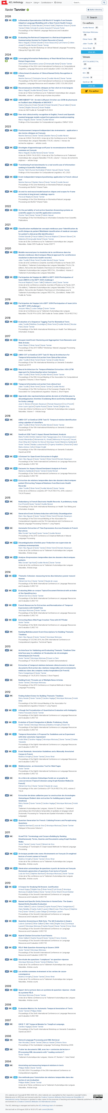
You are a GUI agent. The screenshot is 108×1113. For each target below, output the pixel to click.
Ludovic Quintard (37, 906)
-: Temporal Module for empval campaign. (41, 1024)
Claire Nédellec (24, 909)
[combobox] (86, 3)
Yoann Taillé (38, 282)
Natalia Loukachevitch (39, 444)
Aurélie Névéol (31, 45)
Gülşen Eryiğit (41, 447)
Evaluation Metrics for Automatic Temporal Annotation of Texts (45, 1008)
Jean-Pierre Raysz (62, 909)
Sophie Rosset (40, 406)
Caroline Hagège (48, 698)
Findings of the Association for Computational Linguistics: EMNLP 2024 (45, 122)
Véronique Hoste (52, 442)
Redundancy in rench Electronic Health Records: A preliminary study (47, 501)
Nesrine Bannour (24, 78)
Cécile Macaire (37, 25)
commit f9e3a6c (47, 1109)
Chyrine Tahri (23, 170)
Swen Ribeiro (23, 345)
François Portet (58, 28)
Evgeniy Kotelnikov (56, 444)
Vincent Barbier (68, 892)
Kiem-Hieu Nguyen (25, 459)
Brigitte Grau (64, 406)
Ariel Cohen (22, 64)
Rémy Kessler (23, 698)
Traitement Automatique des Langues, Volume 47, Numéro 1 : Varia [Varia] (46, 1057)
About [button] (28, 2)
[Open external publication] (6, 20)
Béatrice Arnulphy (54, 725)
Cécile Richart (52, 471)
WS (84, 73)
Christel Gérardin (37, 43)
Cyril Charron (63, 43)
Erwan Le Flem (53, 658)
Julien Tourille (23, 260)
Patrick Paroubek (25, 713)
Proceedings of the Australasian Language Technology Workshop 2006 (45, 1045)
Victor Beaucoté (50, 43)
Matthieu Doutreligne (38, 324)
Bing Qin (27, 442)
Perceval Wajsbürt (51, 236)
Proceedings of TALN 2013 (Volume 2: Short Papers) (38, 676)
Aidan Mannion (24, 25)
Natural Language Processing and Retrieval (38, 1040)
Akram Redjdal (44, 107)
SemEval (86, 82)
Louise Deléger (37, 308)
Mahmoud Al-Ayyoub (61, 439)
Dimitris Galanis (35, 437)
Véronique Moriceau (26, 610)
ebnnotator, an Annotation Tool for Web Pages (39, 766)
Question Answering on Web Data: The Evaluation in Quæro (45, 921)
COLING (86, 77)
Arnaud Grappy (24, 889)
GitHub (59, 2)
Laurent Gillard (48, 909)
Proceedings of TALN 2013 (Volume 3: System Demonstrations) (42, 661)
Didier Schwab (31, 28)
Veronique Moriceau (54, 637)
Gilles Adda (49, 924)
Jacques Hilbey (24, 308)
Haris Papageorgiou (50, 437)
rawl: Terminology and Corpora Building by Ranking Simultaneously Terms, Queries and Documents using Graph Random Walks (47, 839)
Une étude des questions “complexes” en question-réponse (43, 959)
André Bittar (23, 739)
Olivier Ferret (35, 260)
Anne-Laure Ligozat (26, 406)
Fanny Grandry (61, 938)
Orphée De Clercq (38, 442)
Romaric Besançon (39, 404)
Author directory (96, 10)
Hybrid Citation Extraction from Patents (35, 935)
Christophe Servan (40, 78)
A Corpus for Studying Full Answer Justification (38, 887)
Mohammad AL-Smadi (42, 439)
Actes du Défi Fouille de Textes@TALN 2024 (35, 110)
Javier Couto (35, 844)
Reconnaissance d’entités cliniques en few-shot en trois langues (45, 88)
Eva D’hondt (68, 404)
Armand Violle (49, 25)
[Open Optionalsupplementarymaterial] (6, 61)
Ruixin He (66, 725)
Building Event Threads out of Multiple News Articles (40, 680)
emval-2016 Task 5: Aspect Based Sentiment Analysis (42, 434)
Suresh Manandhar (25, 439)
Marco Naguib (23, 43)
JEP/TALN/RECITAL (91, 61)
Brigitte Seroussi (32, 107)
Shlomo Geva (61, 1042)
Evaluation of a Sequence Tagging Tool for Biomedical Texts (43, 322)
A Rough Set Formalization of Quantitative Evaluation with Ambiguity (47, 710)
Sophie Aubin (36, 909)
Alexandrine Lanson (36, 64)
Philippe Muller (36, 1011)
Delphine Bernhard (25, 825)
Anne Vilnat (50, 757)
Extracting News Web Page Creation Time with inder (43, 620)
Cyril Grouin (57, 889)
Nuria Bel (68, 444)
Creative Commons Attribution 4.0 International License (37, 1101)
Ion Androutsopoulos (67, 437)
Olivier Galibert (23, 906)
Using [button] (36, 2)
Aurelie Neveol (62, 182)
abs (14, 20)
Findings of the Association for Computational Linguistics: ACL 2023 (44, 172)
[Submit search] (104, 3)
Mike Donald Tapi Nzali (27, 533)
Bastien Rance (50, 136)
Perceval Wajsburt (25, 197)
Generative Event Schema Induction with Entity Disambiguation (45, 513)
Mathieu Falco (52, 962)
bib (10, 20)
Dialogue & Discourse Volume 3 (30, 828)
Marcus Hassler (49, 1042)
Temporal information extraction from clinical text (39, 384)
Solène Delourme (25, 105)
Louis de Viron (39, 825)
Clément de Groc (24, 581)
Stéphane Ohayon (63, 25)
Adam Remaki (38, 105)
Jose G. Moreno (24, 404)
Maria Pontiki (23, 437)
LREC (85, 68)
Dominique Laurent (55, 912)
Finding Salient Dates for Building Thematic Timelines (40, 696)
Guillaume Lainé (50, 282)
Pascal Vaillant (64, 105)
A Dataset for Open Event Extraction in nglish (38, 456)
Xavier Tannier (43, 45)
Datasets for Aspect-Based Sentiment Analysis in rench (42, 468)
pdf (7, 58)
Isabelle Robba (32, 892)
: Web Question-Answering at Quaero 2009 (38, 947)
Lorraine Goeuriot (44, 28)
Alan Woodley (23, 1042)
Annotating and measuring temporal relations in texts (41, 1065)
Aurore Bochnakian (37, 170)
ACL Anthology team (46, 1105)
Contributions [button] (46, 2)
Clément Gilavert (66, 236)
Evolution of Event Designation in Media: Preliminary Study (43, 722)
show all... (92, 52)
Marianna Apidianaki (68, 442)
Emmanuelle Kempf (52, 64)
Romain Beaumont (55, 404)
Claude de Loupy (51, 581)
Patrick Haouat (51, 170)
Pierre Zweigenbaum (26, 673)
